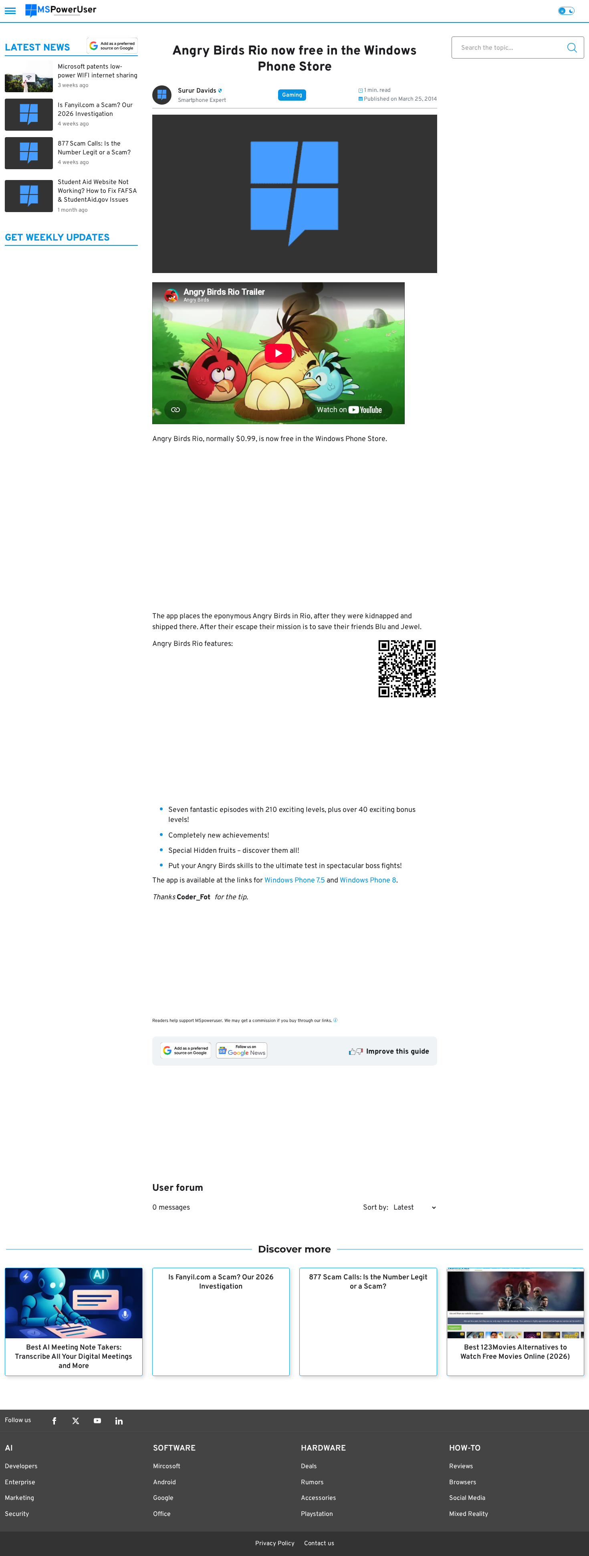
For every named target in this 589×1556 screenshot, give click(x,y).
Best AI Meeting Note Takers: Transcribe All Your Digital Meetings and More (73, 1357)
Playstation (317, 1514)
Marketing (19, 1498)
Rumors (312, 1483)
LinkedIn (119, 1420)
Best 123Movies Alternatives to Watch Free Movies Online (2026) (515, 1352)
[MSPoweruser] (61, 11)
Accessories (318, 1498)
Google (163, 1498)
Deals (309, 1467)
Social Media (467, 1498)
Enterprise (20, 1483)
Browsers (462, 1483)
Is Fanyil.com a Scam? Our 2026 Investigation (221, 1282)
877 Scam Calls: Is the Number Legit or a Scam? (368, 1282)
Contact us (319, 1544)
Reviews (461, 1467)
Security (17, 1514)
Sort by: (375, 1207)
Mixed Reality (468, 1514)
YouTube (97, 1420)
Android (164, 1483)
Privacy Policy (274, 1544)
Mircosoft (166, 1467)
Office (162, 1514)
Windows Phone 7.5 (294, 880)
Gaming (292, 95)
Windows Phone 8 (368, 880)
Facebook (54, 1420)
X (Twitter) (75, 1420)
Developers (21, 1467)
